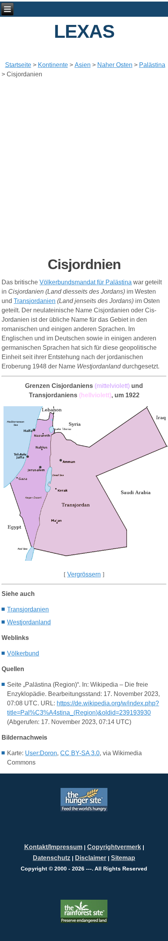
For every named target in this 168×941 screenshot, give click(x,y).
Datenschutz (51, 858)
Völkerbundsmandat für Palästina (85, 282)
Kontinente (53, 65)
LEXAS (84, 31)
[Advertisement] (84, 167)
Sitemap (123, 858)
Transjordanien (34, 301)
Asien (83, 65)
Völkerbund (23, 653)
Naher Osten (114, 65)
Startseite (18, 65)
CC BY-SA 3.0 (80, 753)
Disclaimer (90, 858)
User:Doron (41, 753)
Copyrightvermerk (114, 847)
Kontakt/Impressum (53, 847)
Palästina (152, 65)
